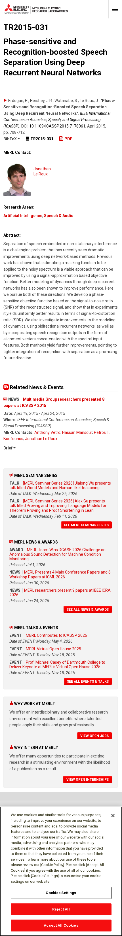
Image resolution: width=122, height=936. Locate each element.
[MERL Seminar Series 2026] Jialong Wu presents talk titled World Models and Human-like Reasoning (60, 485)
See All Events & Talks (88, 682)
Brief (8, 448)
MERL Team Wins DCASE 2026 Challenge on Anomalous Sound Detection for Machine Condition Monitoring (57, 554)
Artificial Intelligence (22, 215)
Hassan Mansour (77, 432)
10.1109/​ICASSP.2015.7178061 (57, 126)
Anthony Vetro (47, 432)
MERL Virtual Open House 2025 (53, 649)
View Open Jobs (94, 736)
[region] (61, 871)
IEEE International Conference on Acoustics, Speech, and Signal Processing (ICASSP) (56, 119)
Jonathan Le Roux (41, 438)
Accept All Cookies (61, 925)
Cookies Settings (61, 893)
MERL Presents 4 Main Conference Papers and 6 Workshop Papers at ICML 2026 (60, 574)
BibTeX (10, 139)
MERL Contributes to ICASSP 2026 (56, 635)
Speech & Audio (58, 215)
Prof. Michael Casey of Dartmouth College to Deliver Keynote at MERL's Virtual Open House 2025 (57, 664)
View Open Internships (87, 780)
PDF (68, 139)
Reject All (61, 909)
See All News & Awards (88, 610)
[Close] (113, 815)
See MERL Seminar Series (86, 525)
